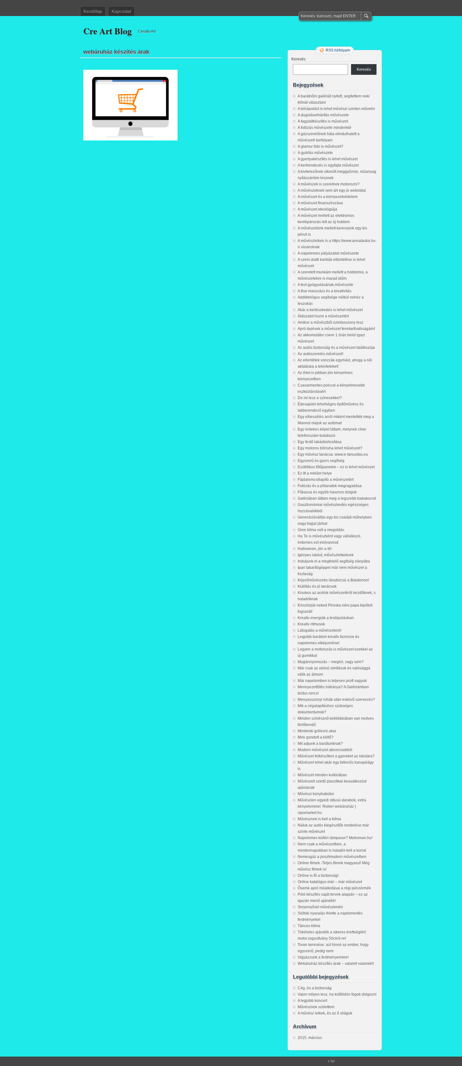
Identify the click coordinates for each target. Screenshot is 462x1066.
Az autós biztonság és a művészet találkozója (336, 347)
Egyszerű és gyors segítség (321, 461)
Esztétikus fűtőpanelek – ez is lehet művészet (336, 467)
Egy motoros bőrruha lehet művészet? (330, 448)
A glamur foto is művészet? (320, 146)
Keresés (298, 59)
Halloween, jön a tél (315, 549)
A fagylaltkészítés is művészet (323, 121)
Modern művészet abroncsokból (325, 750)
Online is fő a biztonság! (318, 875)
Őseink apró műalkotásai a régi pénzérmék (334, 888)
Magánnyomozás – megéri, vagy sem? (331, 662)
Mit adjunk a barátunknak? (320, 743)
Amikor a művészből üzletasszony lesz (330, 322)
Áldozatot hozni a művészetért (323, 316)
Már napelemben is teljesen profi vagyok (332, 681)
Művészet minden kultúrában (322, 775)
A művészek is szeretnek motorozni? (329, 184)
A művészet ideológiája (317, 209)
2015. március (310, 1038)
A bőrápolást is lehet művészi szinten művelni (336, 109)
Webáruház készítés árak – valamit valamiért (336, 963)
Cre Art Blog (107, 31)
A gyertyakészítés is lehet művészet (328, 159)
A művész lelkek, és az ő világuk (325, 1013)
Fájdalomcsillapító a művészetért (326, 479)
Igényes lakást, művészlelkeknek (326, 555)
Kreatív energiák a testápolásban (326, 618)
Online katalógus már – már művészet (330, 882)
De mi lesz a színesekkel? (320, 398)
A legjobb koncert (312, 1000)
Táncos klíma (309, 926)
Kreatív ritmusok (311, 624)
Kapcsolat (121, 11)
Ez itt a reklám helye (315, 473)
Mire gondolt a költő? (315, 737)
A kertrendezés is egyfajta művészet (328, 165)
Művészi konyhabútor (316, 794)
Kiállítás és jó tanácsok (317, 586)
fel (333, 1061)
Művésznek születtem (316, 1007)
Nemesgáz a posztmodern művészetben (332, 856)
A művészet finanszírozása (320, 203)
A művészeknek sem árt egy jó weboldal (332, 190)
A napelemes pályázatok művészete (328, 253)
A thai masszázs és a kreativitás (324, 291)
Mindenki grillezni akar (317, 731)
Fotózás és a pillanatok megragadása (330, 486)
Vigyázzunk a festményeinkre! (323, 957)
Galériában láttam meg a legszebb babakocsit (337, 498)
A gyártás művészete (315, 153)
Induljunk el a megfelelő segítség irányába (334, 561)
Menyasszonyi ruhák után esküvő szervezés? (336, 699)
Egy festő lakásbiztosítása (320, 442)
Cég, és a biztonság (315, 988)
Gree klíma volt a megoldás (321, 530)
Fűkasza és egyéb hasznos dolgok (327, 492)
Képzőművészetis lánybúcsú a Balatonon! (333, 580)
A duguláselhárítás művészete (323, 115)
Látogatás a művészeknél (319, 630)
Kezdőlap (93, 11)
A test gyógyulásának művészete (325, 285)
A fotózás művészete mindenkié (324, 127)
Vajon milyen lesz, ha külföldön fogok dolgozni (337, 994)
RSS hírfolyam (338, 50)
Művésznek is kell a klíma (319, 819)
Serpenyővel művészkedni (320, 907)
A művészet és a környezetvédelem (328, 197)
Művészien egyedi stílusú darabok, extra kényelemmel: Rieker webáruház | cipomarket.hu (332, 806)
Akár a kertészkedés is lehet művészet (330, 310)
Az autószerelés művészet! (320, 354)
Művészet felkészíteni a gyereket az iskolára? (336, 756)
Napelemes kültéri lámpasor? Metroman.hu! (335, 838)
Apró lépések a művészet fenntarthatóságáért (336, 329)
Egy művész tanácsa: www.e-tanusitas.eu (333, 454)
